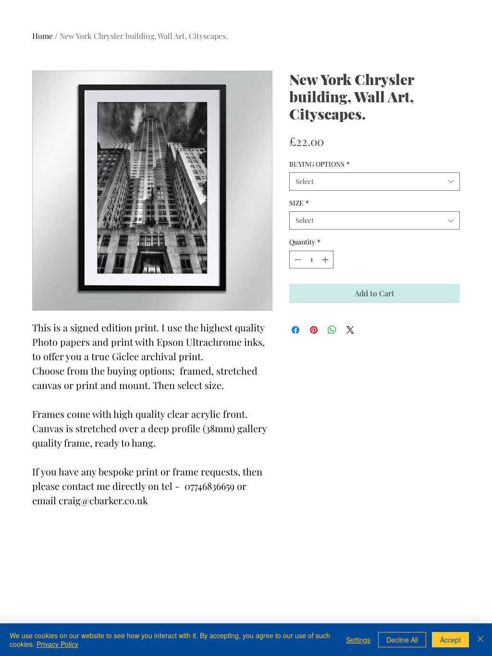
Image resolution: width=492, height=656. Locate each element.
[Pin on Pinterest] (314, 330)
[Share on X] (350, 330)
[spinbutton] (311, 259)
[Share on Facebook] (295, 330)
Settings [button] (358, 639)
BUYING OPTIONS (319, 164)
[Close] (480, 639)
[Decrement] (297, 259)
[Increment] (326, 259)
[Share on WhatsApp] (332, 330)
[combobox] (374, 181)
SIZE (299, 202)
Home (42, 36)
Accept (450, 639)
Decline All (402, 639)
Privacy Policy (57, 644)
